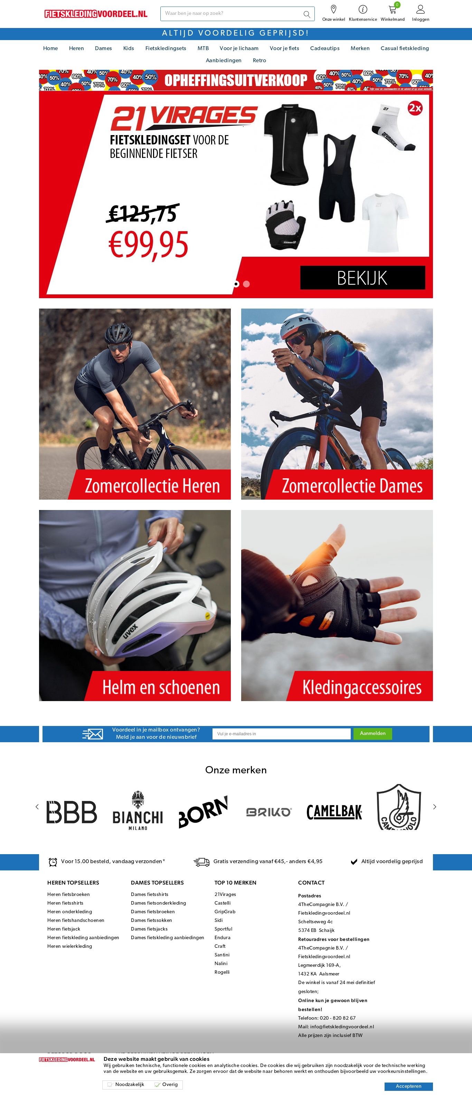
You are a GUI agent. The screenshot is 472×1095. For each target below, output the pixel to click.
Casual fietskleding (405, 48)
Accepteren (409, 1086)
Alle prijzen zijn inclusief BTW (330, 1035)
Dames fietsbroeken (153, 912)
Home (50, 48)
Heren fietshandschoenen (76, 920)
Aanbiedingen (224, 61)
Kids (128, 48)
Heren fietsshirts (65, 903)
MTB (203, 48)
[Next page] (434, 807)
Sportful (223, 929)
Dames (103, 48)
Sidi (219, 920)
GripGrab (225, 912)
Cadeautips (325, 48)
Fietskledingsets (166, 48)
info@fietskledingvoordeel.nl (342, 1027)
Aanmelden (373, 733)
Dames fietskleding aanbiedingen (168, 938)
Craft (220, 946)
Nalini (221, 963)
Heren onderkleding (69, 912)
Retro (259, 61)
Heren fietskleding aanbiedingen (83, 938)
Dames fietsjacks (149, 929)
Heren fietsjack (64, 929)
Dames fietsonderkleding (158, 903)
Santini (222, 955)
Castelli (222, 903)
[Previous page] (37, 807)
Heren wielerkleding (69, 946)
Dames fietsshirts (150, 894)
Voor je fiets (285, 48)
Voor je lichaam (239, 48)
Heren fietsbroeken (68, 894)
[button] (225, 284)
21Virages (225, 894)
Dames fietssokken (151, 920)
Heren (76, 48)
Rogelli (222, 972)
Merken (360, 48)
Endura (222, 938)
